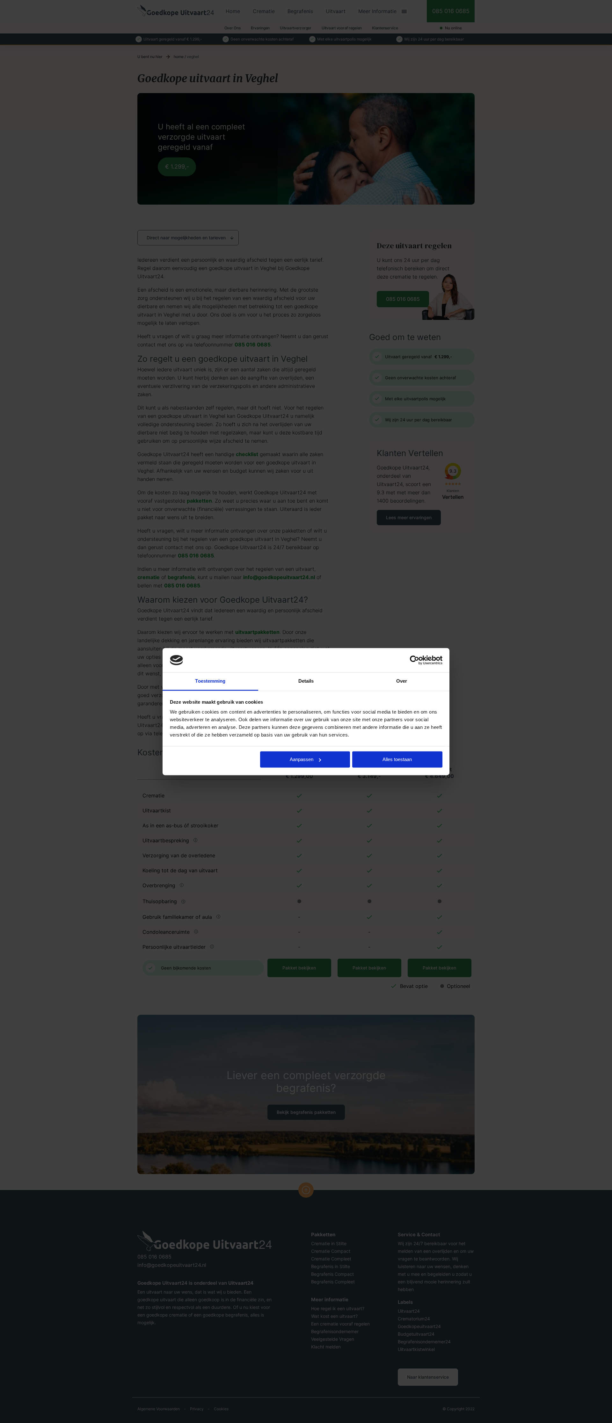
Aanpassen (301, 759)
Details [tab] (306, 681)
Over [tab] (401, 681)
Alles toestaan (397, 759)
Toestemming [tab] (210, 681)
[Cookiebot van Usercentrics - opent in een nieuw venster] (414, 660)
